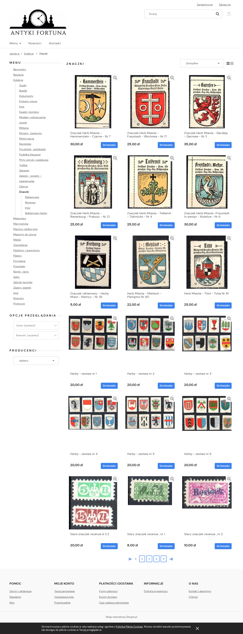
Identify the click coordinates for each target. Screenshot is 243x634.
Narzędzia (25, 144)
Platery (17, 255)
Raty (12, 602)
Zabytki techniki (22, 282)
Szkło (16, 277)
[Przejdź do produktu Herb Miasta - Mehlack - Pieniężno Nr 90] (150, 262)
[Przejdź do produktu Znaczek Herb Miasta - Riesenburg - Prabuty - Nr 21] (93, 182)
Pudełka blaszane (30, 154)
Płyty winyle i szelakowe (33, 160)
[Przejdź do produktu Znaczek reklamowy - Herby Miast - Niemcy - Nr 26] (93, 262)
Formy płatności (108, 591)
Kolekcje (18, 80)
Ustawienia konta (64, 597)
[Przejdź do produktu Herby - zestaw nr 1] (93, 342)
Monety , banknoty (30, 133)
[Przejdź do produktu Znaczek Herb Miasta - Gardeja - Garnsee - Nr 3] (207, 101)
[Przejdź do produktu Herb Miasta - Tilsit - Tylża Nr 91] (207, 262)
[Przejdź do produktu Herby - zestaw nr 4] (93, 422)
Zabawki (24, 170)
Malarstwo (19, 218)
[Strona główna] (37, 21)
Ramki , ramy (21, 271)
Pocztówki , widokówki (32, 149)
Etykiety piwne (28, 101)
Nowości (18, 298)
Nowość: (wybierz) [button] (27, 335)
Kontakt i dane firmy (200, 591)
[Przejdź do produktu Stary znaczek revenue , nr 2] (207, 502)
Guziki (22, 85)
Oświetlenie (20, 245)
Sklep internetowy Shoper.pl (121, 617)
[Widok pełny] (232, 63)
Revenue (30, 202)
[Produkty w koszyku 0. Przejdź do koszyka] (229, 13)
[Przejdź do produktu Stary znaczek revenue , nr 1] (150, 502)
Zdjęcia (23, 186)
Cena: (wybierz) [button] (25, 325)
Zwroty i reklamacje (20, 591)
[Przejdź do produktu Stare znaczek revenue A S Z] (93, 502)
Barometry (19, 69)
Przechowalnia (62, 602)
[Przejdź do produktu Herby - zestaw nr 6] (207, 422)
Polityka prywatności (156, 591)
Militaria (24, 128)
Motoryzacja (26, 138)
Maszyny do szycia (24, 234)
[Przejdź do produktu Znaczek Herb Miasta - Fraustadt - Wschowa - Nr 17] (150, 101)
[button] (115, 77)
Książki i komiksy (29, 112)
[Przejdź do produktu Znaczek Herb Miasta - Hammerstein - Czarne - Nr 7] (93, 101)
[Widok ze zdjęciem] (228, 63)
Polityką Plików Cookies (129, 626)
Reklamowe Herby (36, 213)
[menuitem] (18, 43)
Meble (17, 239)
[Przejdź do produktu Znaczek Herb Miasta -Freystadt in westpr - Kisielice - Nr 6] (207, 182)
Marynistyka (20, 223)
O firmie (193, 597)
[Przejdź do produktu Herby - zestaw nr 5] (150, 422)
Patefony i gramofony (26, 250)
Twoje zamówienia (64, 591)
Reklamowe (32, 197)
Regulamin (15, 597)
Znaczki (24, 192)
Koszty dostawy (108, 597)
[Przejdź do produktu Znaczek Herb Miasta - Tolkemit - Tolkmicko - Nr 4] (150, 182)
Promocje (19, 303)
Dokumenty (26, 96)
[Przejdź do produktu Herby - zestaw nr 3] (207, 342)
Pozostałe (19, 266)
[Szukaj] (217, 14)
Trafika (23, 165)
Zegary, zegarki (22, 287)
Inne (21, 106)
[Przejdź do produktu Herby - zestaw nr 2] (150, 342)
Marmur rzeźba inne (25, 229)
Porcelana (19, 261)
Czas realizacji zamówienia (114, 602)
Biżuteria (18, 74)
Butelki (23, 90)
